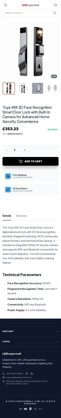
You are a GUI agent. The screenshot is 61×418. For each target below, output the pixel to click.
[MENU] (6, 5)
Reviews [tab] (21, 215)
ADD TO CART (33, 161)
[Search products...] (54, 13)
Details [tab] (7, 215)
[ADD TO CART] (55, 5)
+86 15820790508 (14, 374)
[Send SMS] (26, 374)
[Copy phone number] (31, 374)
